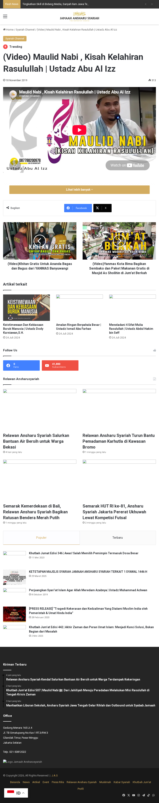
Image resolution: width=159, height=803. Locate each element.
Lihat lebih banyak (78, 189)
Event (46, 782)
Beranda (15, 782)
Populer (41, 537)
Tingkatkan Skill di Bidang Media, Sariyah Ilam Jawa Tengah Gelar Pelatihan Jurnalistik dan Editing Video (84, 4)
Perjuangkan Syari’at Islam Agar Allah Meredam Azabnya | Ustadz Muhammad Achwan (88, 590)
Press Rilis (58, 782)
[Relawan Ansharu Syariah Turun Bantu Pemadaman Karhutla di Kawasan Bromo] (119, 409)
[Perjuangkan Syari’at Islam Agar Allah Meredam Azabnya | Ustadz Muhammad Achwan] (14, 596)
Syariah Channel (25, 29)
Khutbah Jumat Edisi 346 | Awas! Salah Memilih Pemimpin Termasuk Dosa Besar (84, 553)
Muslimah (105, 782)
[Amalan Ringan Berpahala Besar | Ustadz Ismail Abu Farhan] (79, 307)
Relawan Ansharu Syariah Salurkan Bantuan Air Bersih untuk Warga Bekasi (36, 441)
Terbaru (117, 537)
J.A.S (55, 775)
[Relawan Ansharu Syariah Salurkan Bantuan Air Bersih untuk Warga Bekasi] (39, 409)
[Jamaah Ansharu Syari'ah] (79, 16)
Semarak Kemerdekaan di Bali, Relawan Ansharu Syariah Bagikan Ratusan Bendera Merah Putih (35, 512)
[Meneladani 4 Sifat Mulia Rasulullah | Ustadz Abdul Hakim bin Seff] (132, 307)
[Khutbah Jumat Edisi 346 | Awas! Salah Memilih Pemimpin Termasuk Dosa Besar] (14, 559)
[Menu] (5, 18)
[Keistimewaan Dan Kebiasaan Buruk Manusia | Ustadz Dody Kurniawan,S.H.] (26, 307)
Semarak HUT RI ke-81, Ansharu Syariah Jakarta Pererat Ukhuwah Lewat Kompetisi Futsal (114, 512)
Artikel (36, 782)
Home (9, 29)
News (26, 782)
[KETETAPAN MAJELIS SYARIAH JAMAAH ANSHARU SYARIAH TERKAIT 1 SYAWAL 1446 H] (14, 577)
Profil (81, 788)
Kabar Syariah (122, 782)
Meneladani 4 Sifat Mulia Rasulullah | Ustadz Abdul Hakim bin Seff (131, 328)
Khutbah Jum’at (142, 782)
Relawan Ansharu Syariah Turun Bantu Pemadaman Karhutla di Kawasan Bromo (119, 441)
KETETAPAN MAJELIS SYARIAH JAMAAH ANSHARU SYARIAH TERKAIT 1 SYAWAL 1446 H (88, 571)
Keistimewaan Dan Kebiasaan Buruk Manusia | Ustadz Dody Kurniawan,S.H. (23, 328)
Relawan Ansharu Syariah (82, 782)
